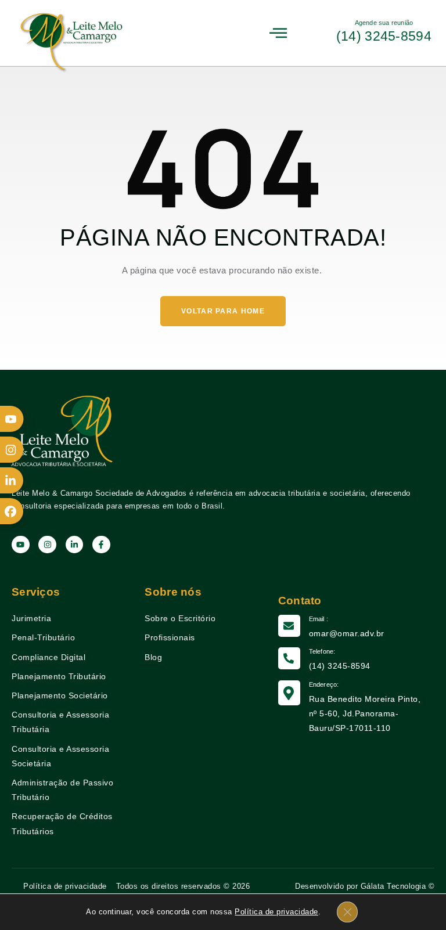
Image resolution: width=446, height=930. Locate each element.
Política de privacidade (276, 911)
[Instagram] (47, 545)
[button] (278, 33)
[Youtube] (21, 545)
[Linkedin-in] (75, 545)
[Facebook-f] (101, 545)
